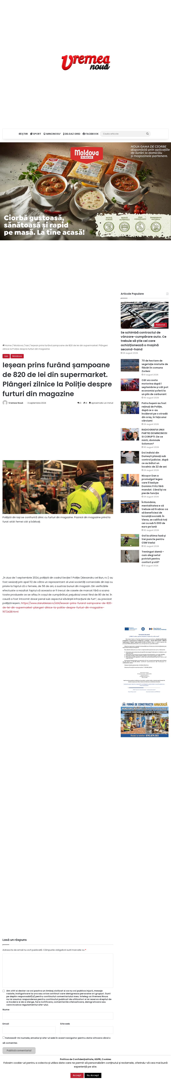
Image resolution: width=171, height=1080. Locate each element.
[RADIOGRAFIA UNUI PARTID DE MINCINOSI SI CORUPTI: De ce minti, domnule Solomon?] (130, 434)
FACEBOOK (92, 134)
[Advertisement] (85, 23)
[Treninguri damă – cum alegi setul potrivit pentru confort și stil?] (130, 556)
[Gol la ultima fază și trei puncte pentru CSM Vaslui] (130, 540)
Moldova (18, 345)
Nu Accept (93, 1075)
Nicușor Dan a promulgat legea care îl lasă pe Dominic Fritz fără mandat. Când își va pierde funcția (154, 484)
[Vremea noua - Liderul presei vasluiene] (85, 62)
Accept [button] (77, 1075)
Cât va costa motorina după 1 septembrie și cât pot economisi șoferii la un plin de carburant (155, 387)
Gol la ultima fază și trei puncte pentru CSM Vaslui (154, 539)
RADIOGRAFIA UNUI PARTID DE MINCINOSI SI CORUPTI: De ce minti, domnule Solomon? (154, 436)
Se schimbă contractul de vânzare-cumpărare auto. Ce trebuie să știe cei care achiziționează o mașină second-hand (143, 340)
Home (8, 345)
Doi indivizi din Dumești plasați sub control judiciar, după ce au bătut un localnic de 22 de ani (155, 459)
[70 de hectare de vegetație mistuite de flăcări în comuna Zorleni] (130, 365)
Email (6, 1023)
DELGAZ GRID (72, 134)
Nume (6, 1009)
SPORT (37, 134)
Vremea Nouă (16, 403)
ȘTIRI (25, 134)
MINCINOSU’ (53, 134)
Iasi (27, 345)
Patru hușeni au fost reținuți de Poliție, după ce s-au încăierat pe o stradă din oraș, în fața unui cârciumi (154, 412)
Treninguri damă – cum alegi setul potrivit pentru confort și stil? (153, 557)
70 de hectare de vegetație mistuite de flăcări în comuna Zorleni (155, 366)
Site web (65, 1023)
